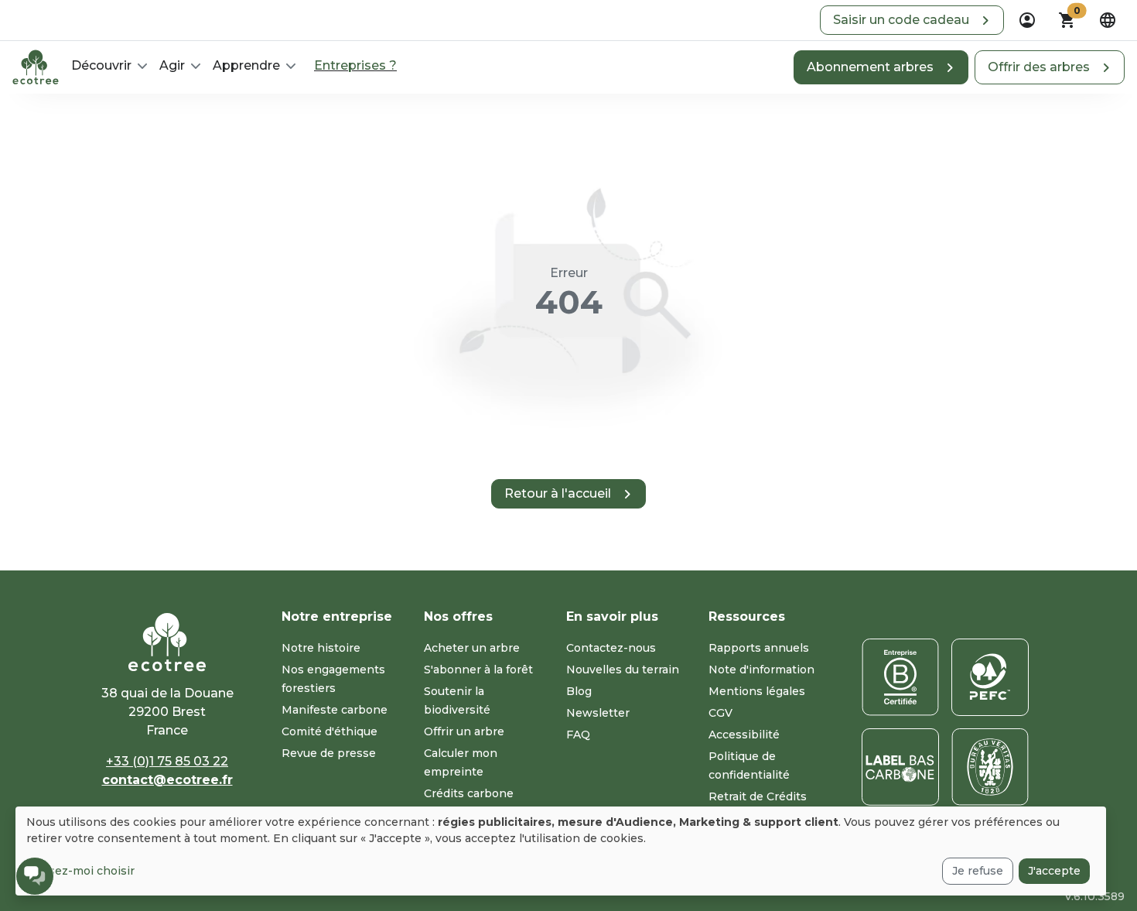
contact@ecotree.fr (167, 779)
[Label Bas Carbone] (900, 767)
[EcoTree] (35, 66)
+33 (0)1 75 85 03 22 (167, 761)
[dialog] (560, 851)
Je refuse (977, 871)
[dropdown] (1027, 20)
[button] (912, 20)
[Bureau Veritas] (990, 767)
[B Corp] (900, 677)
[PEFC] (990, 677)
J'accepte (1054, 871)
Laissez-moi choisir (80, 871)
